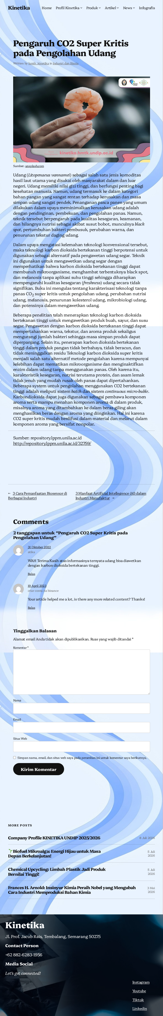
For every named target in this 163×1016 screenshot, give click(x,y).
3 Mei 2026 (151, 890)
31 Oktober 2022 (39, 547)
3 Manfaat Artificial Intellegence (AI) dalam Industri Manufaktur (111, 495)
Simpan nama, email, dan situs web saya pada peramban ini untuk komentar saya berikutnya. (82, 757)
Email (17, 719)
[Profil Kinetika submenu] (81, 7)
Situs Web (20, 738)
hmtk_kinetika (38, 63)
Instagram (141, 981)
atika (31, 552)
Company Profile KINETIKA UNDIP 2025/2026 (54, 837)
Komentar (21, 647)
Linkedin (139, 1008)
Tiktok (138, 999)
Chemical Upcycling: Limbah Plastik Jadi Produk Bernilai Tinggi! (56, 871)
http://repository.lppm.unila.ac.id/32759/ (52, 443)
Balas (31, 574)
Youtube (139, 990)
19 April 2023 (37, 585)
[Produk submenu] (100, 7)
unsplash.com (34, 166)
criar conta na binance (43, 590)
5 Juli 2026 (151, 853)
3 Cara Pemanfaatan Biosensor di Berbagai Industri (37, 495)
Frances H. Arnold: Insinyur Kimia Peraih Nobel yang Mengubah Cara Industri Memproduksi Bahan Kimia (71, 889)
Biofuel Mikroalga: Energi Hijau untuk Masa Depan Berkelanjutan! (54, 853)
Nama (17, 700)
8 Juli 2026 (147, 838)
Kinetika (19, 7)
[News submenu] (134, 7)
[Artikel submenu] (118, 7)
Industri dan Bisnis (65, 63)
